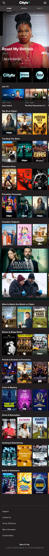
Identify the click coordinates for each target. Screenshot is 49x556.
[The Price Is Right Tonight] (9, 207)
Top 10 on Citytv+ (9, 111)
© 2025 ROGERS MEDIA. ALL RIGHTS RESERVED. (24, 548)
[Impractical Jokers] (40, 344)
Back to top (24, 544)
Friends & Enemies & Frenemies (16, 359)
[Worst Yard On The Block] (40, 317)
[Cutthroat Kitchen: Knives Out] (40, 455)
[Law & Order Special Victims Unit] (9, 124)
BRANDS (24, 8)
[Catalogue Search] (4, 3)
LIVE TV (39, 8)
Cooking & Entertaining (12, 443)
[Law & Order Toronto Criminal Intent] (24, 207)
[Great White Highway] (40, 483)
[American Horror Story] (24, 179)
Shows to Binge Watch (12, 332)
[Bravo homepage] (24, 75)
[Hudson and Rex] (40, 124)
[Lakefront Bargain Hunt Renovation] (9, 317)
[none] (6, 511)
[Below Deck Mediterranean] (24, 124)
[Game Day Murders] (9, 400)
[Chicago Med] (24, 151)
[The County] (40, 234)
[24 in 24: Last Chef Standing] (9, 455)
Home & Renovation (11, 415)
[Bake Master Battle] (24, 234)
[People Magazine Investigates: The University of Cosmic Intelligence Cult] (40, 400)
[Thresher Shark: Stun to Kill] (24, 483)
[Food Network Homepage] (40, 75)
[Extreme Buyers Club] (24, 428)
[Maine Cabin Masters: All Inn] (40, 428)
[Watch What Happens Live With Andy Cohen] (9, 372)
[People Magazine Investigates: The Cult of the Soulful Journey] (24, 400)
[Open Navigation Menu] (45, 3)
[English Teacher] (9, 179)
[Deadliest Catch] (40, 151)
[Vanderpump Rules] (40, 372)
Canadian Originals (10, 222)
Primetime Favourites (11, 194)
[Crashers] (24, 317)
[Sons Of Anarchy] (40, 179)
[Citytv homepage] (9, 75)
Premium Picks (9, 166)
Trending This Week (11, 139)
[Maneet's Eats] (24, 455)
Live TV (5, 86)
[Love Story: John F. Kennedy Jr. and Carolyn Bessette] (9, 344)
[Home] (24, 2)
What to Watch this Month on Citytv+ (18, 304)
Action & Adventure (10, 470)
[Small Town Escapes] (9, 234)
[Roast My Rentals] (9, 428)
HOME (9, 8)
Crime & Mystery (9, 387)
